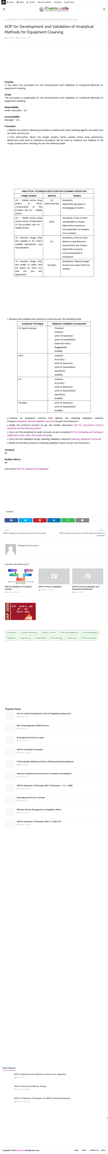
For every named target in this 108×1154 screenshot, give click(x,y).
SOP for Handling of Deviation (30, 749)
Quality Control (49, 632)
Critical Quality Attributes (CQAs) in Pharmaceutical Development (45, 761)
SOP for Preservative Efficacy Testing (30, 1086)
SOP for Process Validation (50, 587)
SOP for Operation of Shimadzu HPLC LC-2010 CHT (39, 821)
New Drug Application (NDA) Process (33, 725)
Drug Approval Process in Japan (30, 737)
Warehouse (72, 638)
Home (11, 2)
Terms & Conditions (44, 2)
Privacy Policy (69, 2)
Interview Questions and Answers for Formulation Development (44, 773)
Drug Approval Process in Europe (31, 797)
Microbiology (57, 638)
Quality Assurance (29, 632)
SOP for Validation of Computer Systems (18, 588)
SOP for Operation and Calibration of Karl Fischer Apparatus (40, 1074)
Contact (32, 2)
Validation (14, 20)
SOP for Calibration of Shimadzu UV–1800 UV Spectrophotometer (42, 1098)
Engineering (25, 638)
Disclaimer (58, 2)
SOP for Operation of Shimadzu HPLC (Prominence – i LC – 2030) (45, 785)
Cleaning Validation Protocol (85, 439)
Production (12, 632)
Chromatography (90, 632)
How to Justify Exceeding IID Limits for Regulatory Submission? (44, 713)
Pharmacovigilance (69, 632)
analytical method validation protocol (35, 421)
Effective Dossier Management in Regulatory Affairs (39, 809)
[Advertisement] (54, 62)
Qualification (41, 638)
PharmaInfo (10, 38)
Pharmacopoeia (89, 638)
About (21, 2)
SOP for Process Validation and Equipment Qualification (85, 588)
